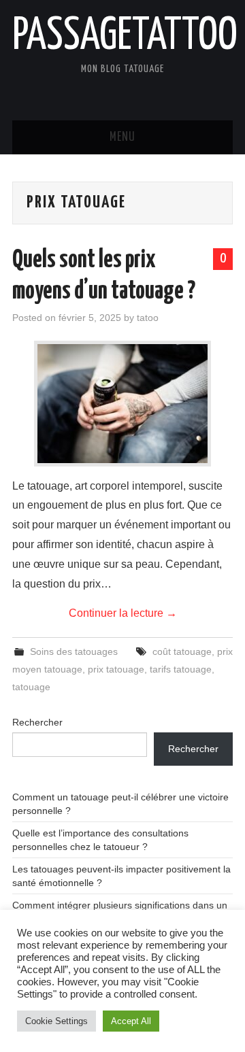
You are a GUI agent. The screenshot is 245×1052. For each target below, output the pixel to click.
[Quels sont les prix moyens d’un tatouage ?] (122, 403)
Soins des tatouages (74, 651)
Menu (122, 137)
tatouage (31, 686)
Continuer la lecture (123, 613)
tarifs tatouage (181, 669)
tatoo (148, 317)
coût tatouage (182, 651)
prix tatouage (116, 669)
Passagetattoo (125, 36)
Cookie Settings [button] (56, 1021)
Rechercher (37, 722)
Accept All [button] (131, 1021)
